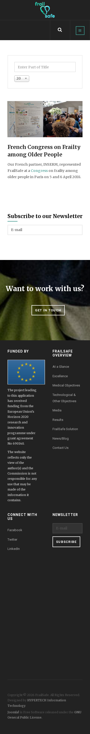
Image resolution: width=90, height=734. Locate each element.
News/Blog (60, 438)
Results (57, 420)
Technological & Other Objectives (64, 398)
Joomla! (13, 712)
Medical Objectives (66, 385)
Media (57, 410)
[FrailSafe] (45, 10)
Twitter (12, 539)
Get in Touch (48, 310)
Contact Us (60, 448)
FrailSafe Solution (65, 429)
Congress (39, 170)
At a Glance (60, 366)
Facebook (15, 530)
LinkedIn (14, 549)
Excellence (60, 376)
